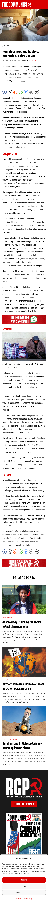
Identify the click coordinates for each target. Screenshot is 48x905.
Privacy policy (28, 899)
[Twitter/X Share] (10, 92)
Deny (24, 886)
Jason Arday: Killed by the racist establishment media (21, 624)
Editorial (9, 739)
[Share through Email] (31, 92)
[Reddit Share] (15, 92)
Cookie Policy (19, 899)
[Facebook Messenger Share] (26, 92)
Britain (33, 60)
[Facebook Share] (4, 92)
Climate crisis (11, 680)
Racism (9, 618)
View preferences (24, 892)
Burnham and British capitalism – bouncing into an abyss (22, 745)
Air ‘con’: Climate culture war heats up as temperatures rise (23, 686)
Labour (15, 739)
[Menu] (43, 3)
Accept (24, 880)
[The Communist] (16, 5)
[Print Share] (37, 92)
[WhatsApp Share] (21, 92)
